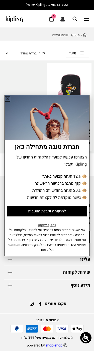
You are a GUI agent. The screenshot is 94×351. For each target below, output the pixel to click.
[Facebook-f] (40, 303)
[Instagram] (32, 303)
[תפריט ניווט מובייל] (89, 19)
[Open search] (75, 18)
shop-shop (54, 345)
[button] (8, 99)
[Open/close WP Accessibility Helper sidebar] (85, 337)
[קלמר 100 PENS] (69, 83)
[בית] (84, 35)
